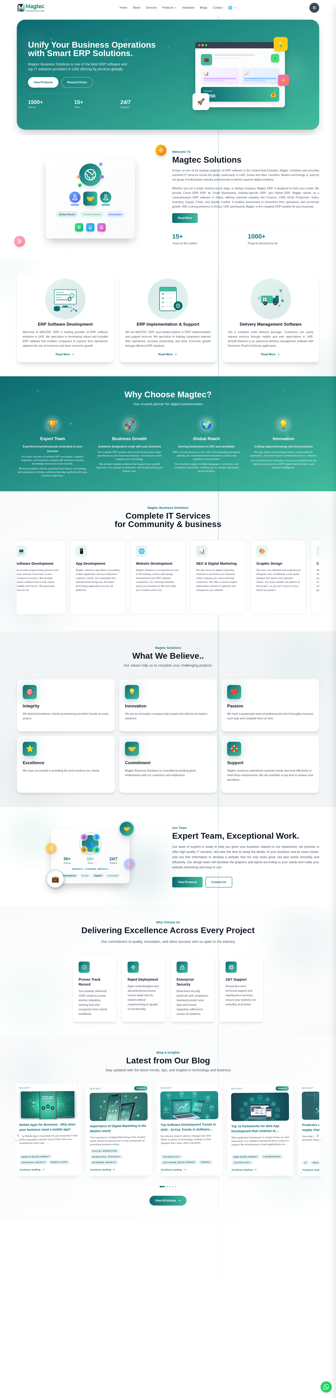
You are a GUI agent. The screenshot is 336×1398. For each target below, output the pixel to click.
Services (151, 7)
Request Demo (77, 82)
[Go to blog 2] (167, 1186)
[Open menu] (314, 8)
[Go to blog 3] (170, 1186)
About (136, 7)
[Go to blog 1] (162, 1186)
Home (123, 7)
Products (167, 7)
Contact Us (218, 882)
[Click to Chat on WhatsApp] (326, 1388)
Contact (217, 7)
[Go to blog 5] (175, 1186)
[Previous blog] (18, 1135)
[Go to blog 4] (173, 1186)
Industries (188, 7)
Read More (185, 217)
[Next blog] (318, 1135)
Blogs (203, 7)
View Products (43, 82)
